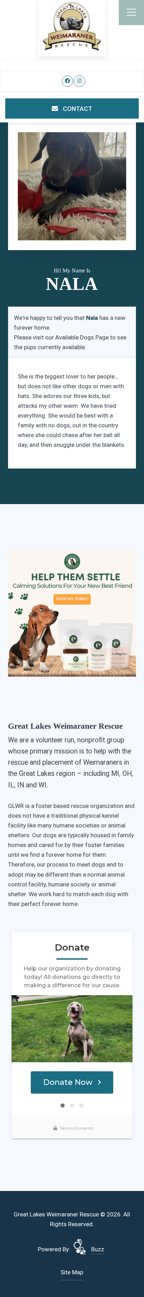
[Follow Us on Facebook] (67, 81)
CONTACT (77, 108)
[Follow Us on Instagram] (79, 81)
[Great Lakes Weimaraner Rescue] (72, 26)
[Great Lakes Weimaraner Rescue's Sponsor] (72, 612)
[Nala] (72, 186)
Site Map (71, 1272)
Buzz (97, 1249)
